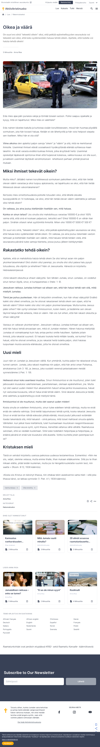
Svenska (53, 629)
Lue (57, 8)
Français (77, 622)
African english (32, 619)
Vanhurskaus (10, 488)
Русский (6, 633)
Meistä (79, 8)
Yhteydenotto (80, 3)
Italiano (6, 626)
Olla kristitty (28, 488)
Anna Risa (18, 52)
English (29, 622)
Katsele (64, 8)
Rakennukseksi (19, 14)
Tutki (72, 8)
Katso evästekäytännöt (10, 739)
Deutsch (6, 622)
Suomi (28, 629)
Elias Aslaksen (10, 545)
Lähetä (81, 681)
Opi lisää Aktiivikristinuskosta (29, 722)
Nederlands (31, 626)
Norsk (52, 626)
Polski (76, 626)
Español (53, 622)
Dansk (76, 619)
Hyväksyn (8, 743)
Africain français (9, 619)
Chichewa (54, 619)
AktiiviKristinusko (43, 545)
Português (7, 629)
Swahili (76, 629)
